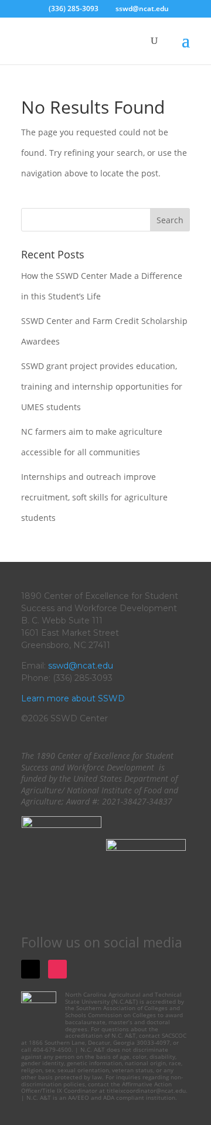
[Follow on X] (30, 969)
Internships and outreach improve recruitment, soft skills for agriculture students (94, 497)
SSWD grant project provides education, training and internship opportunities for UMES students (101, 386)
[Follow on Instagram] (57, 969)
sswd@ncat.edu (80, 665)
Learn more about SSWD (73, 698)
